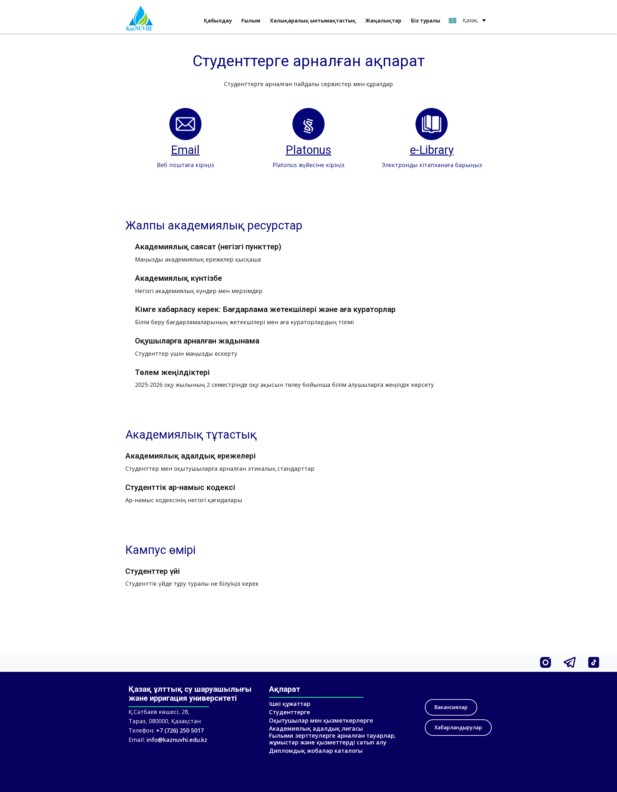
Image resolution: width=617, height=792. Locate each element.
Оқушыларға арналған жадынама (197, 340)
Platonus (308, 150)
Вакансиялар (451, 707)
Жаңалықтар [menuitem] (383, 20)
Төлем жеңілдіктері (172, 372)
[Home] (140, 17)
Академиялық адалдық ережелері (190, 455)
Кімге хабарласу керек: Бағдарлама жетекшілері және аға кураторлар (265, 309)
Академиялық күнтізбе (178, 278)
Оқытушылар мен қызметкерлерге (321, 720)
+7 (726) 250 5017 (180, 730)
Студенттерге (289, 712)
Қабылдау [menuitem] (218, 20)
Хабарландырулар (458, 727)
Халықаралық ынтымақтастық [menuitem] (313, 20)
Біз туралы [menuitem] (425, 20)
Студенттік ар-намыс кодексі (180, 487)
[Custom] (545, 662)
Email (185, 150)
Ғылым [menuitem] (250, 20)
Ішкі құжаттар (289, 703)
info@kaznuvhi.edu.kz (177, 739)
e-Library (432, 150)
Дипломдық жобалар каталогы (315, 750)
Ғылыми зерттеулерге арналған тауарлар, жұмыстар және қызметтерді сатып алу (332, 739)
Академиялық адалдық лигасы (316, 728)
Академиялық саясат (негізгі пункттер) (208, 246)
